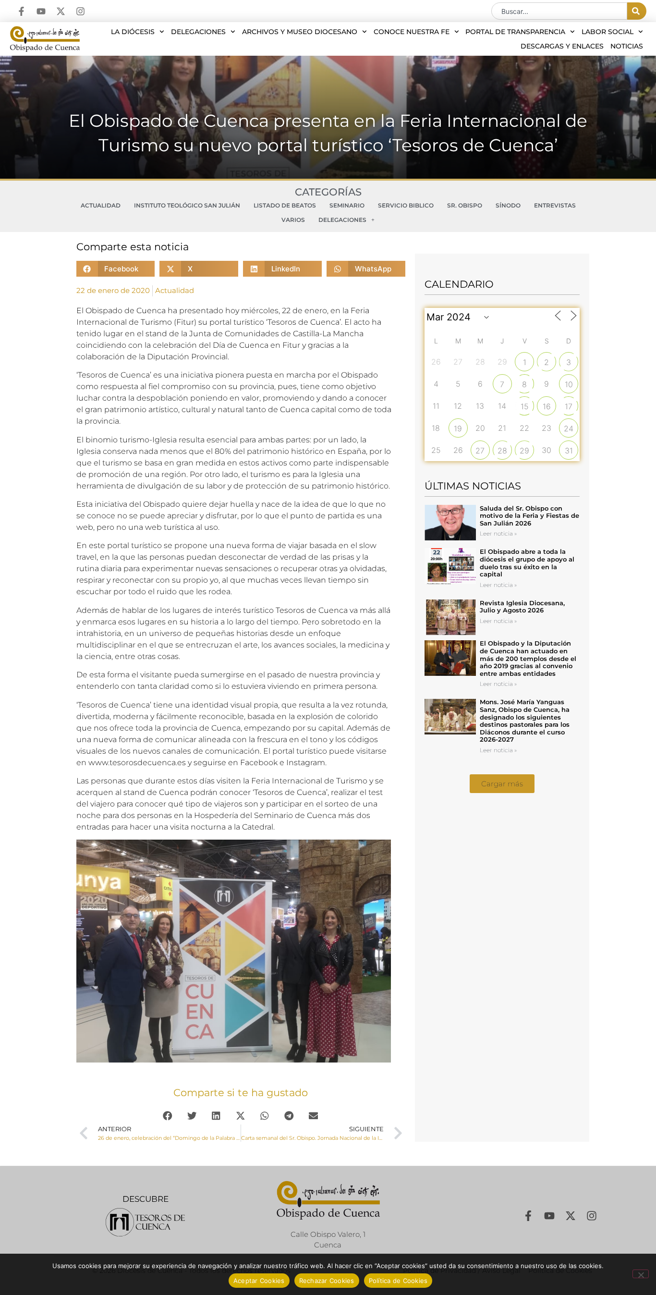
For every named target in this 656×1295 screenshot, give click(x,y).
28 (502, 450)
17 (568, 406)
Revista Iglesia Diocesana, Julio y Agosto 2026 (522, 606)
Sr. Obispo (464, 205)
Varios (293, 219)
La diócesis (133, 31)
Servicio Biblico (406, 205)
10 (569, 384)
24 (568, 428)
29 (524, 450)
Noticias (626, 46)
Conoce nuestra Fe (411, 31)
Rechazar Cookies (326, 1280)
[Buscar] (636, 11)
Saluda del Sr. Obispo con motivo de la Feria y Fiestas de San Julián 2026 (529, 515)
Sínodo (508, 205)
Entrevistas (555, 205)
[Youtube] (41, 11)
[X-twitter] (60, 11)
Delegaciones (198, 31)
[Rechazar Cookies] (640, 1274)
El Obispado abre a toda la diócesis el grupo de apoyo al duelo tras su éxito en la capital (527, 563)
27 (480, 450)
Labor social (607, 31)
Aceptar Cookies (259, 1280)
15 (525, 406)
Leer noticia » (498, 533)
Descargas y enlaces (562, 46)
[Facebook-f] (21, 11)
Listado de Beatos (285, 205)
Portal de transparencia (515, 31)
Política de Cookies (398, 1280)
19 (458, 428)
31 (569, 450)
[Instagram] (80, 11)
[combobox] (559, 11)
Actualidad (101, 205)
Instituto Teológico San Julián (187, 205)
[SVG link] (145, 1222)
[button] (115, 269)
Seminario (346, 205)
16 (547, 406)
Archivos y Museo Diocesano (299, 31)
